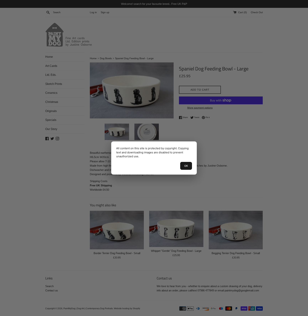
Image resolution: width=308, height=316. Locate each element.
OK (186, 165)
